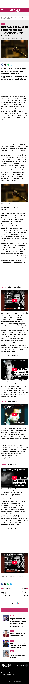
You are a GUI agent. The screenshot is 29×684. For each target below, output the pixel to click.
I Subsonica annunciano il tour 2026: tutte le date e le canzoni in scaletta (18, 645)
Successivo (23, 588)
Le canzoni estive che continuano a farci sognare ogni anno (18, 655)
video (4, 287)
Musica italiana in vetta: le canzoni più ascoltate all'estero (17, 635)
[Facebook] (2, 64)
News (6, 17)
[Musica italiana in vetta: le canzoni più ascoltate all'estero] (6, 634)
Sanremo (3, 14)
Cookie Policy (12, 672)
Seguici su (13, 603)
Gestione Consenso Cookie (7, 674)
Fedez (9, 14)
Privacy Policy (4, 672)
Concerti (25, 14)
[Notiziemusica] (15, 10)
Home (2, 17)
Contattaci (10, 671)
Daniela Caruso (5, 38)
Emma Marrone (17, 14)
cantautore (5, 490)
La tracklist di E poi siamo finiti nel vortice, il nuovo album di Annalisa (6, 593)
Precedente (6, 588)
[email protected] (5, 678)
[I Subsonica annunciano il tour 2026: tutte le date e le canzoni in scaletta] (6, 644)
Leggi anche (14, 610)
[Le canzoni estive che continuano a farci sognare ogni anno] (6, 654)
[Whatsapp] (8, 64)
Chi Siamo (3, 671)
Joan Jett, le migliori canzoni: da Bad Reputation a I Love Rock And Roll (21, 593)
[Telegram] (11, 64)
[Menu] (2, 10)
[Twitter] (5, 64)
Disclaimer (16, 671)
